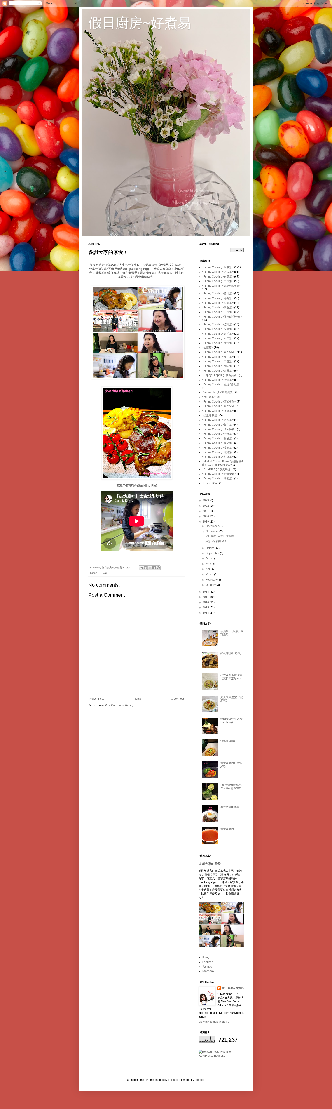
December (212, 526)
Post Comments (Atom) (119, 705)
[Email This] (141, 567)
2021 (206, 511)
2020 (206, 516)
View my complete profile (214, 1021)
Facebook (208, 971)
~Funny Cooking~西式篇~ (218, 271)
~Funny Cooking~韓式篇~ (218, 343)
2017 (206, 596)
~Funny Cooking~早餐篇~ (218, 361)
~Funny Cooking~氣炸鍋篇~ (219, 352)
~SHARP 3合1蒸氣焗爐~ (217, 469)
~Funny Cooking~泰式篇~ (218, 338)
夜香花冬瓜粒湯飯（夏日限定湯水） (231, 676)
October (211, 548)
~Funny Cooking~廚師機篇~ (219, 474)
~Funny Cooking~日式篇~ (218, 312)
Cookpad (207, 962)
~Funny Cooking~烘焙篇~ (218, 456)
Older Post (177, 698)
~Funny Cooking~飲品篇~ (218, 443)
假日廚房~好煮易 (139, 23)
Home (137, 698)
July (208, 558)
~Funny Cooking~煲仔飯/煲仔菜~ (222, 316)
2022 (206, 505)
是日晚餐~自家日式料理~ (220, 536)
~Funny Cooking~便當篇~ (218, 410)
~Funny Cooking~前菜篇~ (218, 329)
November (212, 531)
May (209, 563)
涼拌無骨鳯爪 (228, 741)
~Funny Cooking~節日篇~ (218, 356)
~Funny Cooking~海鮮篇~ (218, 298)
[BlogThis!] (145, 567)
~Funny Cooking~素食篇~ (218, 307)
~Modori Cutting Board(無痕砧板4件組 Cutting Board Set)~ (222, 463)
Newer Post (96, 698)
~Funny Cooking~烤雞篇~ (218, 478)
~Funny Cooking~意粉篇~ (218, 333)
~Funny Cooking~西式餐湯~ (219, 401)
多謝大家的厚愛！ (216, 541)
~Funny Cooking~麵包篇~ (218, 366)
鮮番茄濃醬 (227, 829)
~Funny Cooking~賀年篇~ (218, 424)
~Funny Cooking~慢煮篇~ (218, 447)
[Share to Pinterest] (158, 567)
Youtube (207, 966)
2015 (206, 607)
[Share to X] (149, 567)
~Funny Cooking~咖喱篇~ (218, 370)
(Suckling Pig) (139, 269)
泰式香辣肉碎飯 (229, 807)
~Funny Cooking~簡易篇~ (218, 267)
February (211, 579)
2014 (206, 612)
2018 (206, 591)
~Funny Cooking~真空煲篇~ (219, 406)
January (211, 584)
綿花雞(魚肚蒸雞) (230, 653)
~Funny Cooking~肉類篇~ (218, 276)
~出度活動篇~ (210, 415)
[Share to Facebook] (154, 567)
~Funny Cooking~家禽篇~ (218, 302)
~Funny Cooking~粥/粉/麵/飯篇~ (221, 285)
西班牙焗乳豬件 (118, 269)
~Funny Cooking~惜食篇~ (218, 433)
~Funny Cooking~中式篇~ (218, 281)
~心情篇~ (104, 573)
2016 (206, 602)
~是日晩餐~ (209, 396)
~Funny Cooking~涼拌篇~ (218, 324)
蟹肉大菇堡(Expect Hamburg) (231, 721)
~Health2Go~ (210, 483)
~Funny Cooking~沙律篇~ (218, 379)
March (210, 574)
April (209, 569)
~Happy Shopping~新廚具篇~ (220, 375)
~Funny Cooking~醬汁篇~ (218, 293)
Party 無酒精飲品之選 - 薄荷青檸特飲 (232, 786)
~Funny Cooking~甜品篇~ (218, 438)
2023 (206, 500)
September (213, 553)
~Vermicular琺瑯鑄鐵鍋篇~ (218, 392)
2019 (206, 521)
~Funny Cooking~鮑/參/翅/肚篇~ (221, 384)
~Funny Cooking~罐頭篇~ (218, 419)
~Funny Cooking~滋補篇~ (218, 452)
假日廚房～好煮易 (233, 988)
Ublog (205, 957)
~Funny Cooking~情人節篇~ (219, 429)
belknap (173, 1079)
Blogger (199, 1079)
